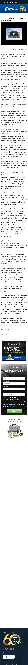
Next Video (24, 49)
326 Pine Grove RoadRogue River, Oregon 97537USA (10, 649)
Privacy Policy (11, 406)
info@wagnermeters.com (10, 653)
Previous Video (16, 49)
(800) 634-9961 (13, 2)
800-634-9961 (10, 657)
